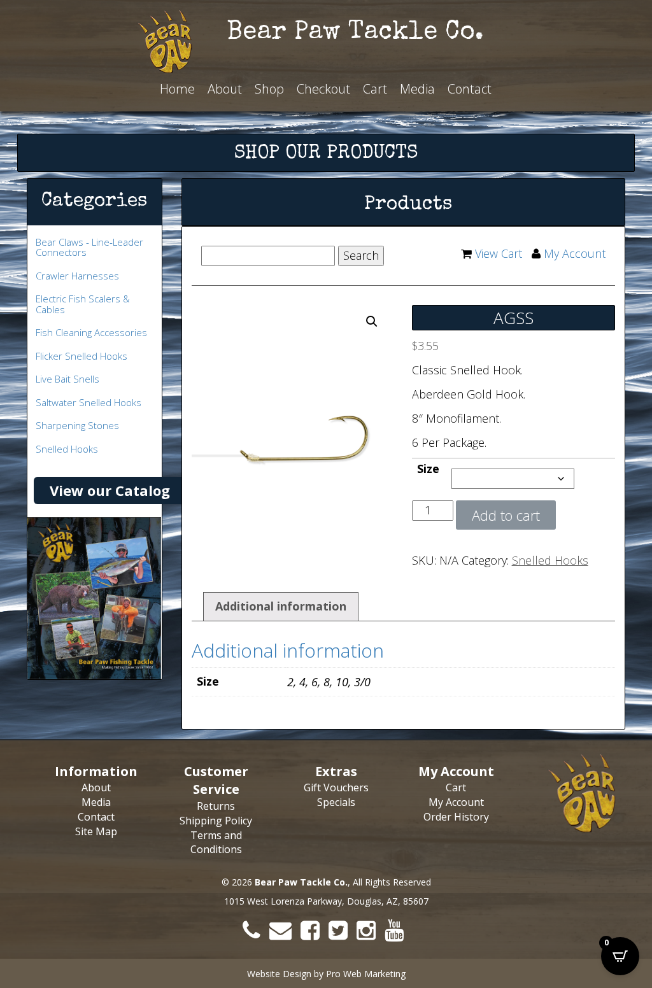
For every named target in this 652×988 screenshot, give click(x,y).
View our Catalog (110, 490)
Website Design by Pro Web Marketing (326, 974)
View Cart (498, 253)
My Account (575, 253)
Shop (269, 88)
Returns (216, 806)
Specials (336, 802)
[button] (371, 321)
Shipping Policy (216, 821)
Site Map (96, 831)
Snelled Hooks (550, 560)
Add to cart (506, 515)
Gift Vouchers (336, 787)
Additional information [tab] (280, 606)
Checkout (323, 88)
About (225, 88)
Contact (470, 88)
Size (428, 468)
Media (417, 88)
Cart (375, 88)
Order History (456, 817)
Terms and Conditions (216, 842)
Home (177, 88)
